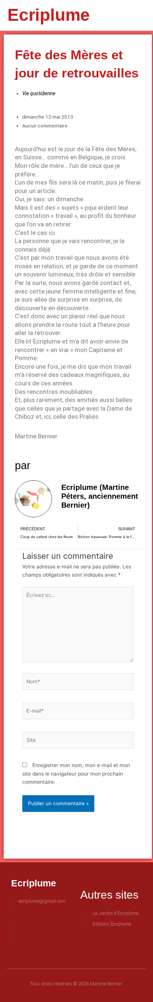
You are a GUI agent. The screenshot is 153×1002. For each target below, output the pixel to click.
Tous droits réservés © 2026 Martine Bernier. (76, 983)
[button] (128, 15)
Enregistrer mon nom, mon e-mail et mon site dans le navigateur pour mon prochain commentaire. (76, 773)
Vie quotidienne (38, 93)
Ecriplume (48, 14)
